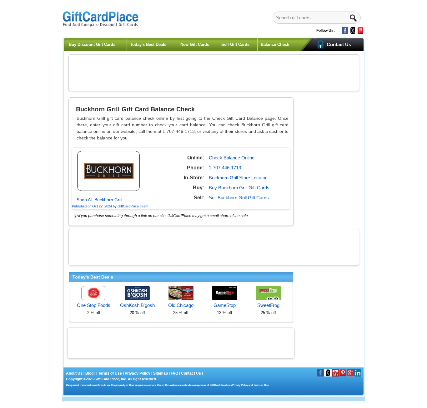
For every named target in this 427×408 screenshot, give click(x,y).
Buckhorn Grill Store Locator (238, 177)
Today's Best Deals (148, 44)
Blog (89, 373)
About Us (74, 373)
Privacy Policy (137, 373)
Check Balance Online (231, 157)
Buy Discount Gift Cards (92, 44)
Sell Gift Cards (235, 44)
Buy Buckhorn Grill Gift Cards (239, 187)
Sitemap (160, 373)
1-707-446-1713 (225, 167)
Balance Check (275, 44)
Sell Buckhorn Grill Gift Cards (239, 197)
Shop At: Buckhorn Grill (99, 199)
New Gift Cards (194, 44)
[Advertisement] (214, 72)
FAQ (174, 373)
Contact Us (191, 373)
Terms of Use (110, 373)
